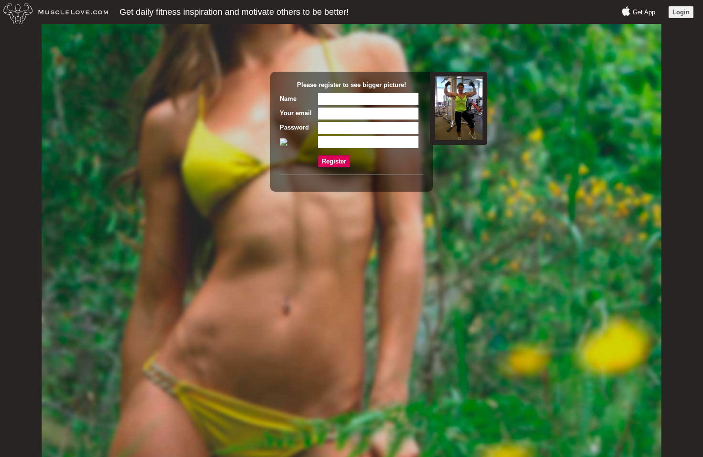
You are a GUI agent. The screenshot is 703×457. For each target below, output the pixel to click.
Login (681, 12)
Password (294, 127)
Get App (644, 12)
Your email (296, 113)
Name (288, 98)
